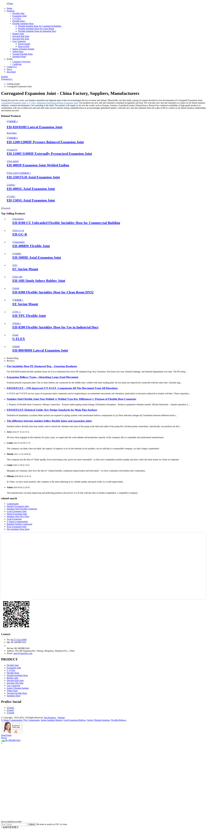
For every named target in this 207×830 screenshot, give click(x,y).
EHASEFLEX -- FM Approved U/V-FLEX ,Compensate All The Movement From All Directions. (62, 388)
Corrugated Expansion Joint (13, 103)
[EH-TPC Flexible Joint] (16, 312)
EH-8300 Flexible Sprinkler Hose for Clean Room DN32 (53, 292)
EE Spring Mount (25, 304)
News (9, 69)
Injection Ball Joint (20, 36)
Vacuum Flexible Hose (22, 54)
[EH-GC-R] (18, 230)
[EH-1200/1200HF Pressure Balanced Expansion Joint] (12, 138)
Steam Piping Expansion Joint (64, 103)
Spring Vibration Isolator (23, 49)
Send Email (6, 735)
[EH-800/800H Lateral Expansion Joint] (16, 346)
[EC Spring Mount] (15, 265)
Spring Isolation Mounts (51, 720)
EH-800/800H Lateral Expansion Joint (40, 350)
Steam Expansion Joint (17, 514)
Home (9, 8)
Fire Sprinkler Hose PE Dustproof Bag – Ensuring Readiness (42, 366)
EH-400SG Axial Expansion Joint (31, 189)
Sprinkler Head (19, 56)
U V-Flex (16, 18)
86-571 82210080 (19, 639)
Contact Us (12, 66)
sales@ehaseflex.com (22, 653)
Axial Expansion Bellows (74, 720)
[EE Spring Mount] (17, 300)
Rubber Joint (18, 33)
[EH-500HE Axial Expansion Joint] (16, 254)
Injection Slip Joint (20, 39)
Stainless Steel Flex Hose (18, 516)
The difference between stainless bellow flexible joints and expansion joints (49, 420)
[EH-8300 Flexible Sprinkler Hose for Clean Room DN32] (15, 288)
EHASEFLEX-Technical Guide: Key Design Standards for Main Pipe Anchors (52, 409)
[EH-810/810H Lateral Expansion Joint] (12, 121)
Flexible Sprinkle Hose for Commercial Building (39, 26)
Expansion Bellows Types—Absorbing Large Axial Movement (42, 377)
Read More (12, 133)
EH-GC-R (19, 234)
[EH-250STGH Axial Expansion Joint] (19, 173)
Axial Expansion (14, 519)
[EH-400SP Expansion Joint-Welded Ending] (13, 161)
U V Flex (31, 103)
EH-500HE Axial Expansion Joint (36, 257)
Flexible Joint (18, 13)
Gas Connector (19, 41)
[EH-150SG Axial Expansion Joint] (11, 196)
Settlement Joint (44, 103)
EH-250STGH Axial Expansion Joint (33, 177)
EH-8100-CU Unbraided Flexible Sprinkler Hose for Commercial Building (66, 223)
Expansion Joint (19, 16)
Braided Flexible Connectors (19, 524)
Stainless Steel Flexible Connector (22, 509)
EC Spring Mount (25, 269)
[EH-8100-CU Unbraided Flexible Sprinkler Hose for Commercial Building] (18, 219)
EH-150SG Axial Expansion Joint (31, 200)
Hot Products (50, 717)
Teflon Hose (17, 51)
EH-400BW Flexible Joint (31, 246)
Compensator (13, 504)
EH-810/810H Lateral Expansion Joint (34, 127)
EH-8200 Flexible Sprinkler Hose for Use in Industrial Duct (55, 327)
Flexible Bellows (118, 720)
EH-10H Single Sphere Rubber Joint (38, 280)
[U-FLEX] (15, 335)
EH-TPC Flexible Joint (29, 315)
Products (11, 11)
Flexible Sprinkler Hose (23, 23)
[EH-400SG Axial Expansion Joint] (11, 185)
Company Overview (21, 61)
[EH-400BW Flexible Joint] (18, 242)
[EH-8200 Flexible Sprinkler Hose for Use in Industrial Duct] (16, 323)
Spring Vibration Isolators (98, 720)
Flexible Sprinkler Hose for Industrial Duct (37, 31)
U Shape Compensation (17, 521)
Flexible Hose (18, 21)
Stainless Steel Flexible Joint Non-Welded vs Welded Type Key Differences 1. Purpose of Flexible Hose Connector (71, 398)
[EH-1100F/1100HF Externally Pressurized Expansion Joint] (12, 150)
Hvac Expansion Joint (16, 526)
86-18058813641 (13, 740)
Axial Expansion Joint (16, 511)
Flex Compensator (31, 720)
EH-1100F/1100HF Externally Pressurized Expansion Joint (49, 153)
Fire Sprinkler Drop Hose (18, 529)
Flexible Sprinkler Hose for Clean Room (36, 28)
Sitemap (61, 717)
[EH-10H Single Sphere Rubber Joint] (17, 277)
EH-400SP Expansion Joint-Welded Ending (38, 165)
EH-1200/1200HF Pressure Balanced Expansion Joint (45, 142)
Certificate (17, 64)
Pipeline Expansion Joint (18, 506)
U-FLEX (18, 339)
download (11, 72)
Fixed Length (24, 44)
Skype (4, 738)
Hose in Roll (23, 46)
